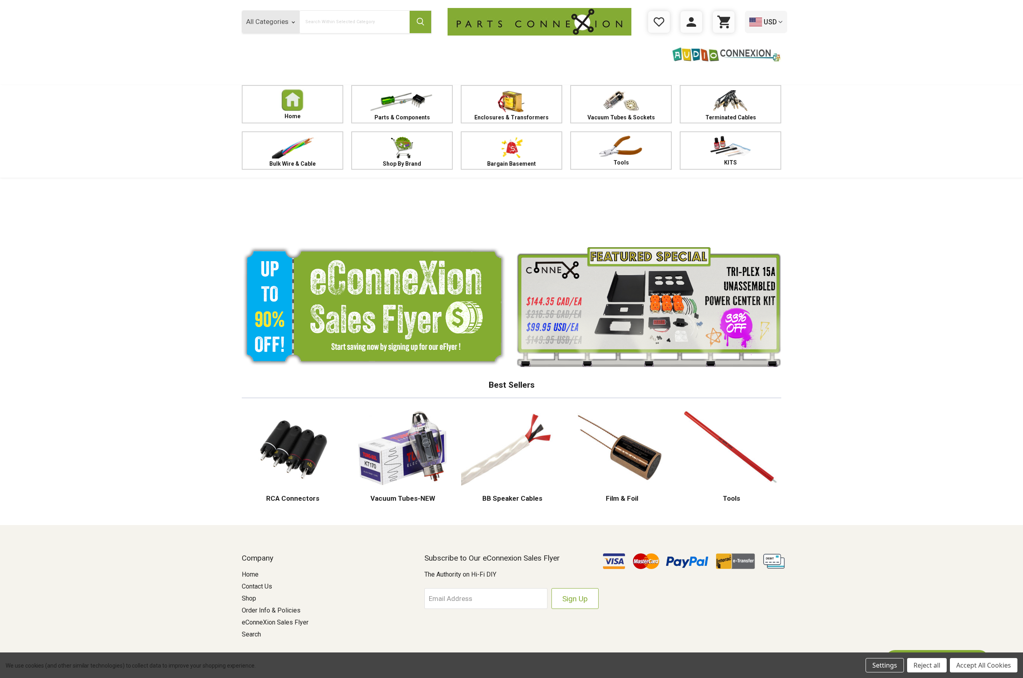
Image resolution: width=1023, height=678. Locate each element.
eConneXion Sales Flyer (275, 622)
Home (293, 116)
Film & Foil (621, 498)
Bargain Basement (511, 164)
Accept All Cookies (983, 665)
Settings (884, 665)
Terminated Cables (730, 117)
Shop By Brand (402, 164)
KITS (730, 162)
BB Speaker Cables (511, 498)
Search (251, 634)
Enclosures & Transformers (511, 117)
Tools (621, 162)
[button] (511, 210)
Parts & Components (402, 117)
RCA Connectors (292, 498)
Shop (249, 598)
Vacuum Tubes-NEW (402, 498)
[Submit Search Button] (420, 22)
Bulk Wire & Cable (292, 164)
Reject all (927, 665)
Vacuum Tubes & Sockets (621, 117)
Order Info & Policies (271, 610)
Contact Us (257, 586)
